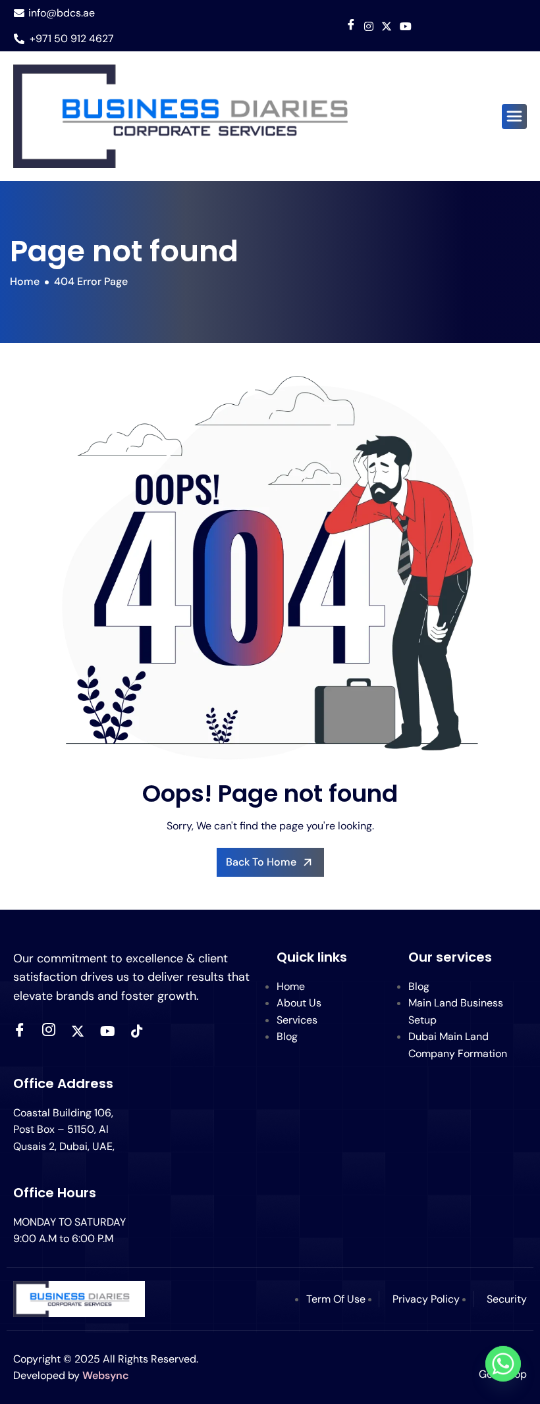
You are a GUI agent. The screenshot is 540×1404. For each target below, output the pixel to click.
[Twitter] (386, 25)
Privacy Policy (426, 1299)
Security (507, 1299)
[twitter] (77, 1030)
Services (297, 1020)
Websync (105, 1375)
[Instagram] (368, 25)
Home (291, 986)
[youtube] (406, 25)
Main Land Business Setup (455, 1011)
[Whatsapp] (503, 1370)
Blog (287, 1036)
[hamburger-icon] (514, 116)
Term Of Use (335, 1299)
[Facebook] (351, 26)
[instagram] (48, 1031)
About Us (299, 1003)
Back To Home (261, 862)
